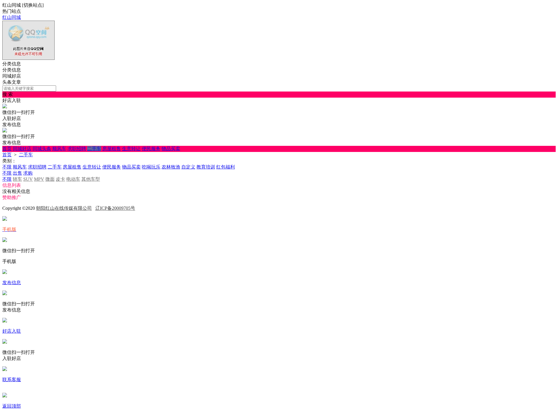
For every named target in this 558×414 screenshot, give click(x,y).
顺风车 (59, 148)
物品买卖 (171, 148)
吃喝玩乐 (151, 166)
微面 (50, 179)
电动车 (73, 179)
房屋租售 (111, 148)
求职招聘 (76, 148)
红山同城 (11, 17)
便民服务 (151, 148)
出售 (17, 173)
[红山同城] (28, 58)
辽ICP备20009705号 (115, 208)
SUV (28, 179)
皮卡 (60, 179)
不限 (7, 166)
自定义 (188, 166)
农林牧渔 (171, 166)
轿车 (17, 179)
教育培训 (205, 166)
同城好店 (22, 148)
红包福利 (225, 166)
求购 (28, 173)
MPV (39, 179)
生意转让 (131, 148)
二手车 (94, 148)
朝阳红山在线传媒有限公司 (64, 208)
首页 (7, 148)
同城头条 (42, 148)
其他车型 (90, 179)
